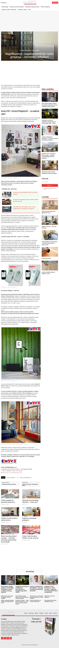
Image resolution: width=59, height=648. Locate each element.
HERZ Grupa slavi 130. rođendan (49, 596)
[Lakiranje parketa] (50, 252)
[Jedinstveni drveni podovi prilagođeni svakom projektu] (50, 165)
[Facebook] (2, 638)
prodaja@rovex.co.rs (17, 472)
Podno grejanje (25, 50)
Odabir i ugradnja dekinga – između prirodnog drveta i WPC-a (7, 601)
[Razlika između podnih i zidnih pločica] (10, 511)
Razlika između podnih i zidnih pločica (9, 519)
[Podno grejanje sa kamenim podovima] (10, 493)
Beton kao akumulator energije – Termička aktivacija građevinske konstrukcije (9, 539)
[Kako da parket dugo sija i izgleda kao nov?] (50, 205)
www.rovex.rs (6, 472)
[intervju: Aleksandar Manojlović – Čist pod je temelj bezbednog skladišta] (50, 130)
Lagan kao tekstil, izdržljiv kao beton (30, 485)
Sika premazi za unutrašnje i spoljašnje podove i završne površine (36, 597)
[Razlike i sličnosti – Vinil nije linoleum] (50, 220)
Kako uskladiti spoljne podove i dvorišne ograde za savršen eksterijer (22, 597)
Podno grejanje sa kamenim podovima (8, 501)
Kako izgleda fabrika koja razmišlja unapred (50, 601)
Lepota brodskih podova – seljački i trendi (48, 272)
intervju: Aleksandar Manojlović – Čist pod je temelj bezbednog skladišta (50, 138)
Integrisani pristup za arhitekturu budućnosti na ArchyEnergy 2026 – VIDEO (49, 121)
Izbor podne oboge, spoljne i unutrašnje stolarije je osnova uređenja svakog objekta (49, 105)
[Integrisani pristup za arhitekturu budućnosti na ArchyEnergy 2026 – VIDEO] (50, 114)
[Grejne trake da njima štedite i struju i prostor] (31, 529)
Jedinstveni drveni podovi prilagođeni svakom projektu (49, 172)
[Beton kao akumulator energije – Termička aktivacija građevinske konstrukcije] (10, 529)
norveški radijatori (10, 477)
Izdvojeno (35, 50)
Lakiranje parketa (46, 258)
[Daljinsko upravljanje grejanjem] (31, 511)
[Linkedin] (8, 638)
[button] (4, 2)
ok (17, 477)
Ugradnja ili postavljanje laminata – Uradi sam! (30, 501)
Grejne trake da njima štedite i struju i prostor (30, 537)
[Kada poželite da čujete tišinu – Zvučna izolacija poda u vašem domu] (50, 235)
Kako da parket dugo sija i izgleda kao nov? (48, 212)
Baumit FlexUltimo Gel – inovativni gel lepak (35, 601)
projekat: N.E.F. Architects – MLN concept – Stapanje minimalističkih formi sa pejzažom (49, 156)
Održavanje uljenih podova (9, 484)
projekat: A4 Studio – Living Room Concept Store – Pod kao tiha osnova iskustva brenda (22, 602)
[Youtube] (10, 638)
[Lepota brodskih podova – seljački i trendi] (50, 265)
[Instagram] (5, 638)
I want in (49, 185)
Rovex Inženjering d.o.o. (26, 477)
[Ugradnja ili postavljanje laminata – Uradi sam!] (31, 493)
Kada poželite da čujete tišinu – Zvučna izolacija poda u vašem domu (49, 243)
